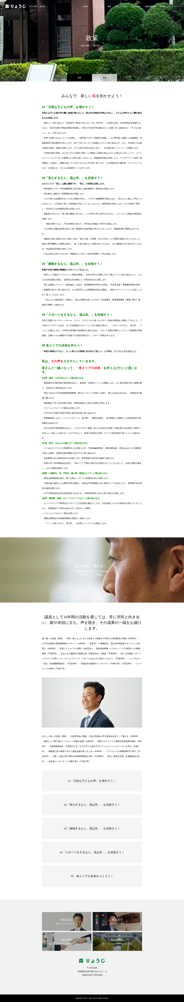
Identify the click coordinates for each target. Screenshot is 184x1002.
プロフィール (98, 6)
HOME (85, 6)
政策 (109, 6)
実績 (104, 78)
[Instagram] (94, 980)
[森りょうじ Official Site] (15, 6)
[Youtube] (99, 980)
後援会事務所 (150, 6)
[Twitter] (89, 980)
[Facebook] (84, 980)
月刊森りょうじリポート (169, 6)
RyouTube (136, 6)
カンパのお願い (122, 6)
